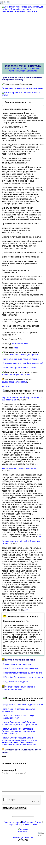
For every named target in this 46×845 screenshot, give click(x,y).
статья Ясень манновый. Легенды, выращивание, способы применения (19, 723)
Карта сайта (14, 824)
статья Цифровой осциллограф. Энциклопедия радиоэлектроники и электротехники (18, 731)
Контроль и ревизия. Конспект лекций (21, 359)
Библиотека (27, 822)
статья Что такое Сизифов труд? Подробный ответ (18, 717)
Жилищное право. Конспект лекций (20, 368)
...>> (38, 464)
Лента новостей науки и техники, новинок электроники (19, 688)
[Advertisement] (23, 38)
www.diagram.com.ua (23, 837)
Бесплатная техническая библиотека (19, 11)
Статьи (38, 822)
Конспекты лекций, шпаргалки (23, 71)
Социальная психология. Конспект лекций (23, 363)
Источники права (20, 343)
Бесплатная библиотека (16, 68)
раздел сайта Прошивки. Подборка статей (23, 705)
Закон (16, 348)
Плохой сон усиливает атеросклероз (20, 668)
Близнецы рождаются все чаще (18, 664)
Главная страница (12, 822)
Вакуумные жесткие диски (15, 681)
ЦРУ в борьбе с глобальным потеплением (23, 677)
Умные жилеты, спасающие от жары (19, 468)
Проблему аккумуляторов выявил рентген (23, 673)
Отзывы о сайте (29, 824)
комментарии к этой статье (14, 382)
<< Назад (6, 386)
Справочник (34, 68)
